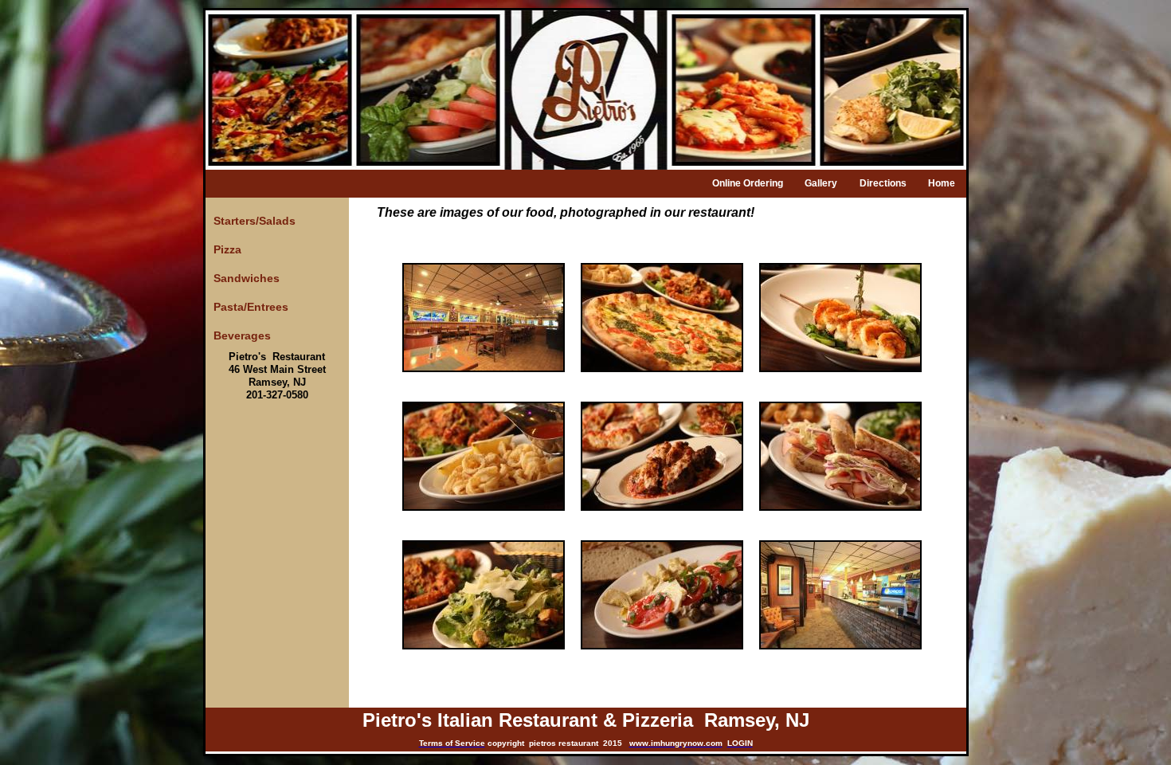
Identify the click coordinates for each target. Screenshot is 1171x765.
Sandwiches (246, 278)
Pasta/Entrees (250, 306)
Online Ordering (747, 183)
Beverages (242, 335)
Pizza (227, 249)
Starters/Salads (254, 220)
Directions (883, 183)
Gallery (821, 183)
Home (941, 183)
